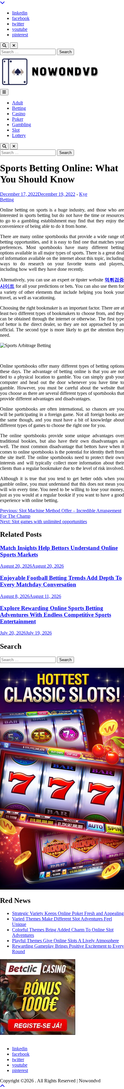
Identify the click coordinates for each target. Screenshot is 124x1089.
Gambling (21, 124)
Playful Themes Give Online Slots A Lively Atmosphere (65, 940)
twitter (18, 23)
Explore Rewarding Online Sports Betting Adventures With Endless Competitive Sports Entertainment (55, 615)
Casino (18, 113)
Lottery (19, 135)
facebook (20, 18)
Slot (16, 130)
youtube (19, 29)
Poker (17, 119)
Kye (83, 194)
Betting (19, 108)
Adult (17, 102)
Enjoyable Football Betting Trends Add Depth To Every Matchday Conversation (61, 581)
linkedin (19, 12)
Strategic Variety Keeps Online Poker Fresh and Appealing (68, 913)
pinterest (20, 34)
